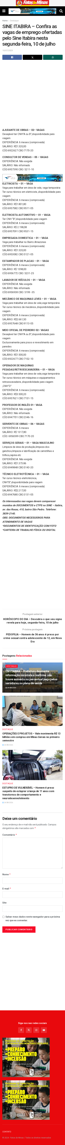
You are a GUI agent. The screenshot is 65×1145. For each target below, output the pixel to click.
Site (4, 902)
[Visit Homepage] (32, 3)
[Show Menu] (3, 11)
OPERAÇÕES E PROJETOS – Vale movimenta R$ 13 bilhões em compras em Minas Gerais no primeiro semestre (31, 737)
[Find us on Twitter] (29, 1030)
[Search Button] (61, 11)
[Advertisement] (32, 95)
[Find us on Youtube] (44, 1030)
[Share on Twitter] (32, 57)
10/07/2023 (7, 50)
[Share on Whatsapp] (53, 57)
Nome (6, 874)
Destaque (14, 21)
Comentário (9, 834)
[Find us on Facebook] (21, 1030)
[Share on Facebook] (12, 57)
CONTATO (6, 1131)
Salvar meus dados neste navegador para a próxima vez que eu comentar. (33, 918)
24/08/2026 (11, 688)
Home (5, 21)
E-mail (6, 888)
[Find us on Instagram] (36, 1030)
